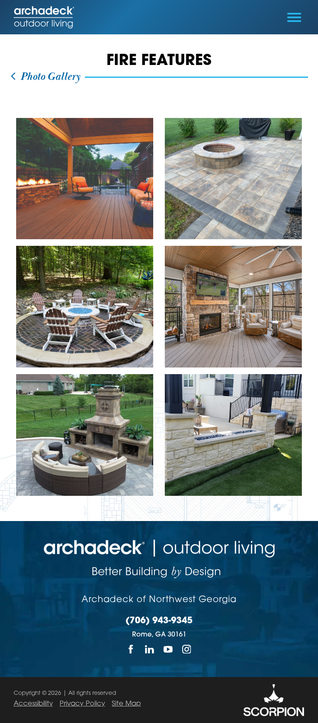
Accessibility (33, 704)
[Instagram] (187, 649)
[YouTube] (168, 649)
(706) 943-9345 (159, 621)
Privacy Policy (82, 704)
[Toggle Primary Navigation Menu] (294, 17)
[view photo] (84, 178)
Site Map (126, 704)
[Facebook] (131, 649)
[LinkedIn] (149, 649)
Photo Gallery (49, 77)
